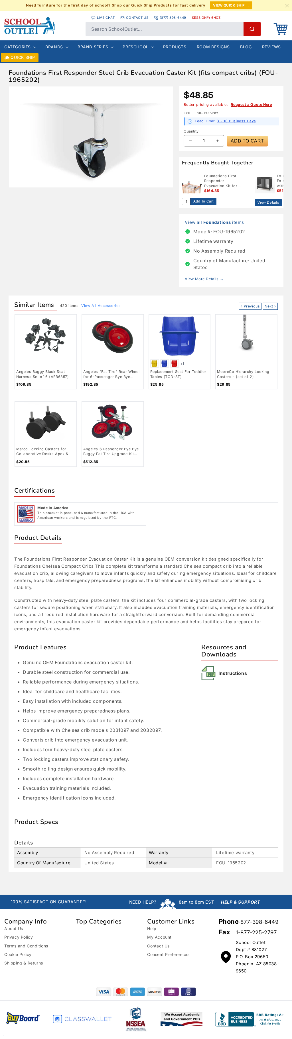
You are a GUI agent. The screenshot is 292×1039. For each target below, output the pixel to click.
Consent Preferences (168, 954)
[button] (280, 29)
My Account (159, 937)
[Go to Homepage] (42, 25)
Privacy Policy (18, 937)
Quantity (191, 131)
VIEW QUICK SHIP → (231, 5)
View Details (268, 203)
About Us (13, 928)
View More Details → (204, 279)
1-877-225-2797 (256, 932)
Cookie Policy (18, 954)
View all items (214, 222)
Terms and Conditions (26, 945)
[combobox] (173, 29)
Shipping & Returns (23, 962)
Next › (270, 306)
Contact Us (158, 945)
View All (101, 305)
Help (151, 928)
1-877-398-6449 (257, 922)
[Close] (287, 5)
